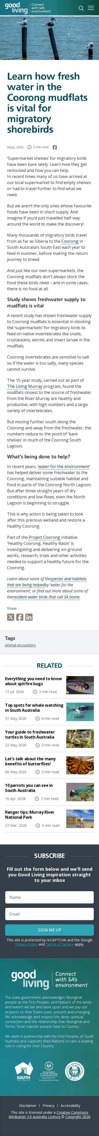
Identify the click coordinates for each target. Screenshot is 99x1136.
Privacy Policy (26, 944)
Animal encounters (20, 645)
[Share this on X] (11, 617)
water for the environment (63, 466)
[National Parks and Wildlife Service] (74, 1071)
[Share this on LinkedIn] (30, 617)
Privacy (48, 1105)
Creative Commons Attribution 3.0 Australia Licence (48, 1114)
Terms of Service (60, 944)
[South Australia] (24, 1071)
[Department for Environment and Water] (49, 1071)
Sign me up (49, 930)
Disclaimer (27, 1105)
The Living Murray (24, 386)
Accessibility (70, 1105)
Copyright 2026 (77, 1116)
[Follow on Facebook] (55, 147)
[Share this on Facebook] (20, 617)
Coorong (69, 241)
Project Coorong (44, 537)
